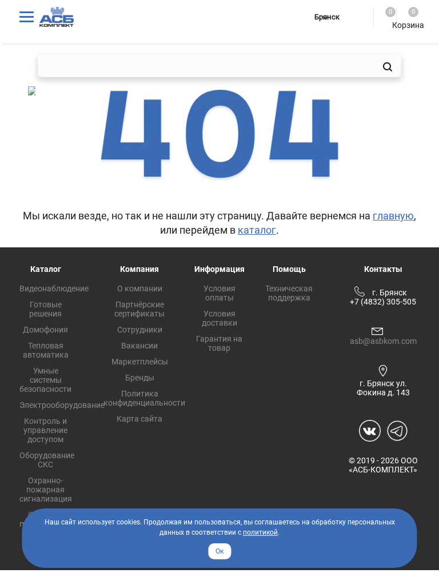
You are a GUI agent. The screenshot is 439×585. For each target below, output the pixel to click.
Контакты (383, 269)
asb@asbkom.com (383, 341)
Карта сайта (139, 418)
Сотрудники (139, 329)
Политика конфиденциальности (144, 398)
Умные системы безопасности (45, 380)
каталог (257, 230)
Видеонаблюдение (54, 288)
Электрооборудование (62, 405)
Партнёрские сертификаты (139, 309)
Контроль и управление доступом (45, 430)
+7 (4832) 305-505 (383, 301)
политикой (260, 532)
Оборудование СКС (46, 460)
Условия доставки (219, 318)
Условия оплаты (219, 293)
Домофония (45, 329)
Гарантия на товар (219, 343)
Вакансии (139, 345)
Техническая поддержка (289, 293)
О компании (139, 288)
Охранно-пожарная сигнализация (45, 489)
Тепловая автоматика (46, 350)
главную (393, 216)
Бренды (139, 377)
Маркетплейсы (139, 361)
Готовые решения (45, 309)
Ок (219, 551)
